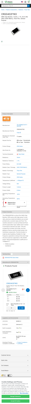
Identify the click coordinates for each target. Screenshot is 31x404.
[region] (15, 390)
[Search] (28, 5)
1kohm (18, 157)
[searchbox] (14, 5)
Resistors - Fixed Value (24, 9)
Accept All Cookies (15, 401)
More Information (24, 393)
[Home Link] (11, 2)
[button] (2, 2)
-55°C (18, 194)
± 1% (18, 160)
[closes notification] (24, 202)
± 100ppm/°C (20, 180)
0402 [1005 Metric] (22, 167)
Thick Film (19, 170)
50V (18, 183)
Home (2, 9)
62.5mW (19, 164)
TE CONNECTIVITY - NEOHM (22, 125)
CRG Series (20, 146)
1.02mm (19, 187)
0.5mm (18, 190)
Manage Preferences (15, 396)
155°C (18, 198)
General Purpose (21, 174)
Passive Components (11, 9)
